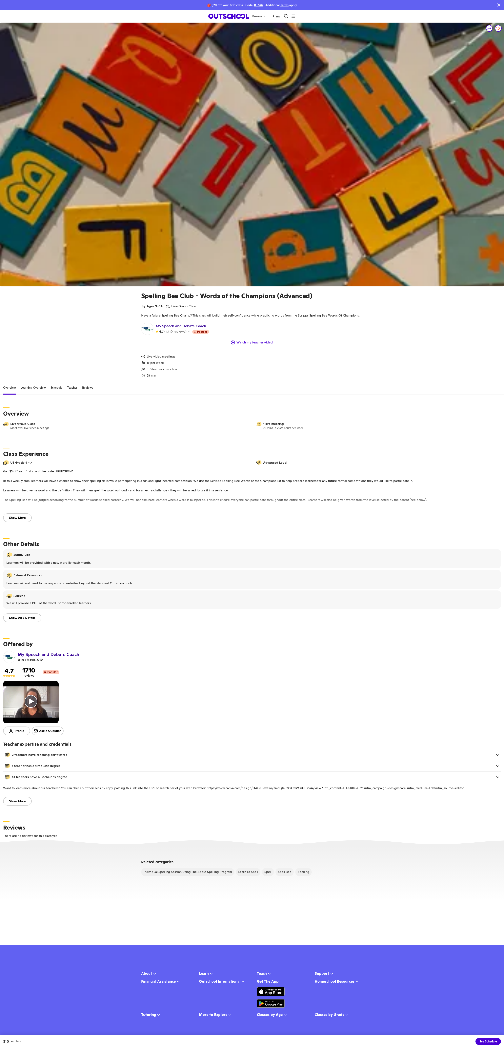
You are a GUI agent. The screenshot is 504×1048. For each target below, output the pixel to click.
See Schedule (488, 1041)
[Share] (489, 28)
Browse (257, 16)
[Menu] (293, 16)
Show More (17, 518)
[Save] (498, 28)
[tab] (9, 387)
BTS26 (258, 5)
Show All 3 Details (22, 618)
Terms (284, 5)
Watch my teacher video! (254, 342)
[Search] (286, 16)
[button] (252, 755)
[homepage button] (228, 16)
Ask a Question (50, 731)
